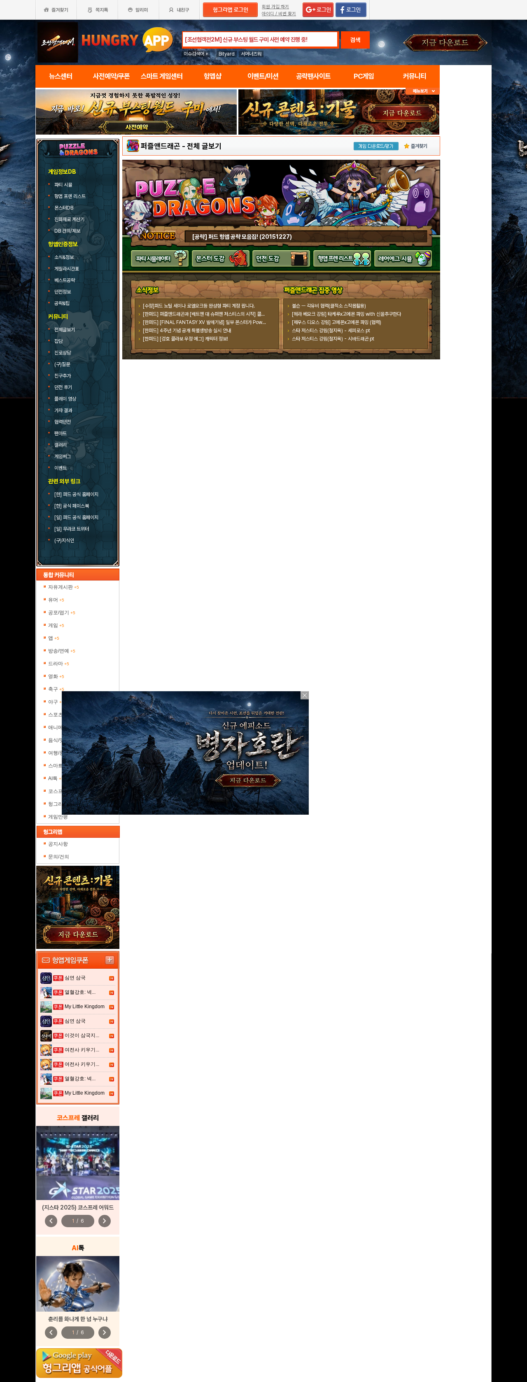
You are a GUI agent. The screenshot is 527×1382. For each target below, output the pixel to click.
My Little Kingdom (85, 1006)
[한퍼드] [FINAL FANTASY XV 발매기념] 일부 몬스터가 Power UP (209, 322)
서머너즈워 (251, 54)
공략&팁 (62, 303)
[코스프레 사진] (77, 1163)
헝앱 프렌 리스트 (70, 196)
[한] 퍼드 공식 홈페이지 (77, 494)
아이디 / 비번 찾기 (279, 13)
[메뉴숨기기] (423, 91)
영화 (56, 676)
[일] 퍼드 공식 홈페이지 (77, 517)
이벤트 (60, 468)
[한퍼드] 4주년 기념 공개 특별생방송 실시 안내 (187, 330)
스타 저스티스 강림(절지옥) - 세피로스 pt (331, 330)
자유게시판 (63, 587)
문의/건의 (58, 857)
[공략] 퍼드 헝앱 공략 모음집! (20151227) (242, 236)
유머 (56, 600)
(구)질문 (62, 364)
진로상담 (62, 353)
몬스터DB (64, 208)
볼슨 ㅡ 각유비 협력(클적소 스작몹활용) (329, 306)
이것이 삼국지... (82, 1035)
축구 (56, 689)
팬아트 (60, 433)
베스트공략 (65, 280)
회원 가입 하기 (275, 6)
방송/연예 (61, 651)
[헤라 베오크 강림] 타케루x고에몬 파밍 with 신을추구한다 (346, 314)
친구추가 (62, 376)
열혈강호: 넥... (80, 992)
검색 (355, 40)
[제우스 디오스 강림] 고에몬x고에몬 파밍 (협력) (336, 322)
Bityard (227, 54)
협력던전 (62, 422)
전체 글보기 (204, 146)
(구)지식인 (64, 540)
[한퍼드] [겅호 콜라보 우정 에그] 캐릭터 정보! (185, 339)
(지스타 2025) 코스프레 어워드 (78, 1207)
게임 (56, 625)
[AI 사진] (77, 1284)
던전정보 (62, 292)
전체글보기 (64, 330)
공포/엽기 (61, 612)
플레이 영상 (65, 399)
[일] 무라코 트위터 (72, 529)
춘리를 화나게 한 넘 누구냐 (77, 1319)
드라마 (58, 664)
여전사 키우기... (82, 1050)
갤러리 (60, 445)
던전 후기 (63, 387)
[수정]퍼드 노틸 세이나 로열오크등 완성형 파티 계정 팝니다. (199, 306)
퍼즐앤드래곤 (160, 146)
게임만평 (58, 817)
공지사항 (58, 844)
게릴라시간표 (66, 269)
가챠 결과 (63, 410)
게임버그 (62, 456)
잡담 (58, 341)
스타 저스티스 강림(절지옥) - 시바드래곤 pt (333, 339)
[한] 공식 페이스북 (72, 506)
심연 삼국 (75, 978)
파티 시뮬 (63, 185)
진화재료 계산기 (70, 219)
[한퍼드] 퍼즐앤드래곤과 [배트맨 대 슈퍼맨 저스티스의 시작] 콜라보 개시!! (212, 314)
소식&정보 (64, 257)
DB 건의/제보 (67, 231)
